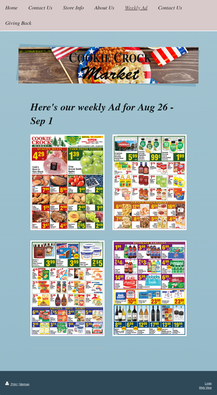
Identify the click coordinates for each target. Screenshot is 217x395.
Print (13, 384)
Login (208, 383)
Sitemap (24, 384)
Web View (205, 387)
